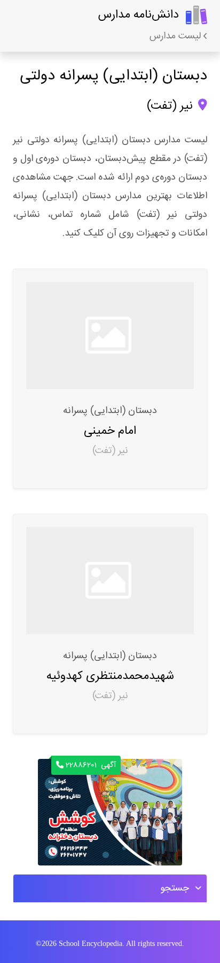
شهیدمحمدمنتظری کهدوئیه (110, 676)
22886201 (91, 765)
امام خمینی (110, 431)
